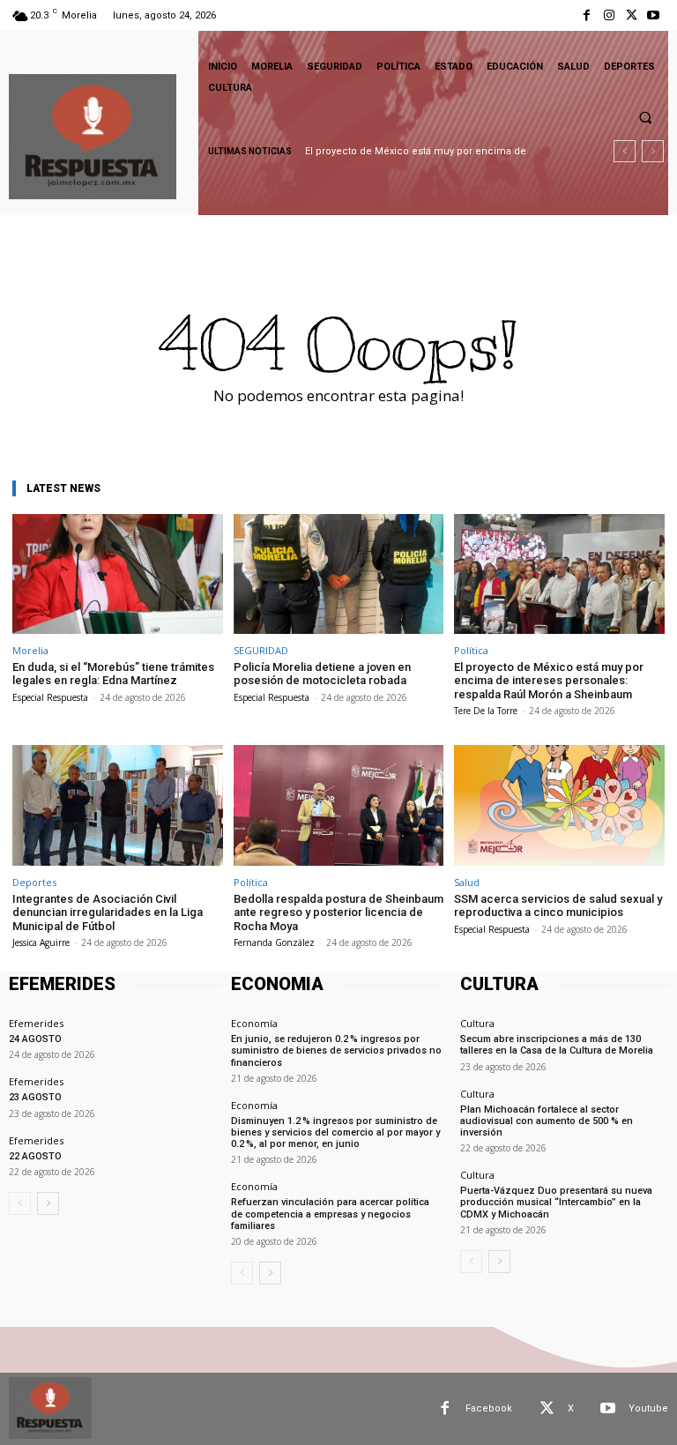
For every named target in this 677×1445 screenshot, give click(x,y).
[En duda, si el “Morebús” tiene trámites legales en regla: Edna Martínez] (117, 574)
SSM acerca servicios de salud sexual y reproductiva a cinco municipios (558, 906)
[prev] (625, 151)
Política (471, 650)
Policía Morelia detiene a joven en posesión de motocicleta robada (322, 674)
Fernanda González (274, 942)
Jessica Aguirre (41, 942)
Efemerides (36, 1023)
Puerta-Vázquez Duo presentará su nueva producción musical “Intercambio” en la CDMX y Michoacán (556, 1202)
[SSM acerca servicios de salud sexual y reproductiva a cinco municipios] (559, 805)
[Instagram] (609, 15)
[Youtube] (654, 15)
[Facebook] (587, 15)
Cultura (477, 1023)
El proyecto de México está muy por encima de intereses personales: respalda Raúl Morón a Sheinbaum (549, 680)
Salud (467, 882)
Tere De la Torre (485, 710)
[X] (632, 15)
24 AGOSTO (35, 1039)
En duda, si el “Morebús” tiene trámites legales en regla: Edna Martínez (113, 674)
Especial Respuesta (50, 697)
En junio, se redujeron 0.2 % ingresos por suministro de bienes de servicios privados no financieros (336, 1050)
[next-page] (48, 1203)
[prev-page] (20, 1203)
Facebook (488, 1408)
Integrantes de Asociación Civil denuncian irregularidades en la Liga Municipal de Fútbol (107, 912)
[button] (645, 117)
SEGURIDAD (261, 650)
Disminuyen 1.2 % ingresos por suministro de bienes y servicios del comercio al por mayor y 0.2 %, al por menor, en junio (335, 1132)
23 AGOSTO (35, 1097)
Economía (254, 1023)
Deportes (34, 882)
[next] (653, 151)
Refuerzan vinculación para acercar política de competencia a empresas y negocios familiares (330, 1213)
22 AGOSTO (35, 1156)
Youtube (648, 1408)
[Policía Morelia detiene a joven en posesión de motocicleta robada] (339, 574)
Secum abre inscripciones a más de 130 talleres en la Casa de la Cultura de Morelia (556, 1044)
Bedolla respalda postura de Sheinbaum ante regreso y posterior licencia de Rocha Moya (338, 912)
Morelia (30, 650)
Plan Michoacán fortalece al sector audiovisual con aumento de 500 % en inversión (546, 1121)
